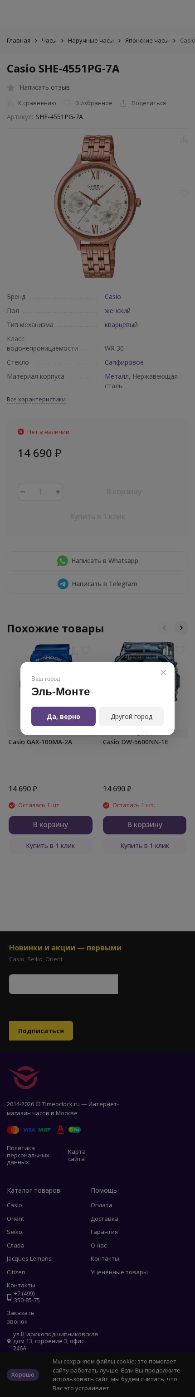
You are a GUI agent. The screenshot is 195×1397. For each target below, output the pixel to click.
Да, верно (63, 716)
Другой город (131, 716)
